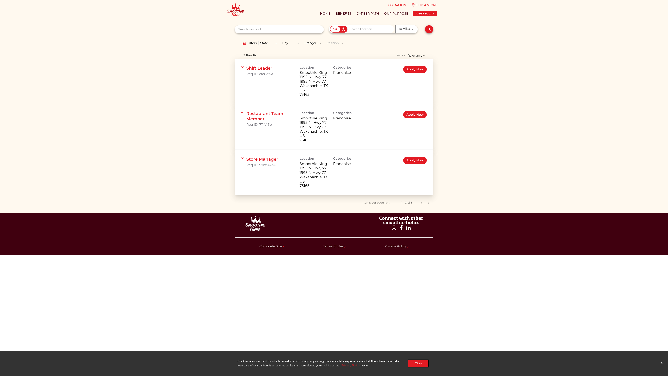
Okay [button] (418, 363)
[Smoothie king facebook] (401, 227)
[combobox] (279, 29)
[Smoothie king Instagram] (394, 227)
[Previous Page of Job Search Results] (421, 202)
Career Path (367, 13)
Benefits (343, 13)
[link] (334, 81)
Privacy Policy (395, 246)
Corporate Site (271, 246)
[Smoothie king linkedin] (408, 227)
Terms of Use (333, 246)
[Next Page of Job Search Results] (428, 202)
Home (325, 13)
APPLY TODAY (425, 13)
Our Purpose (396, 13)
